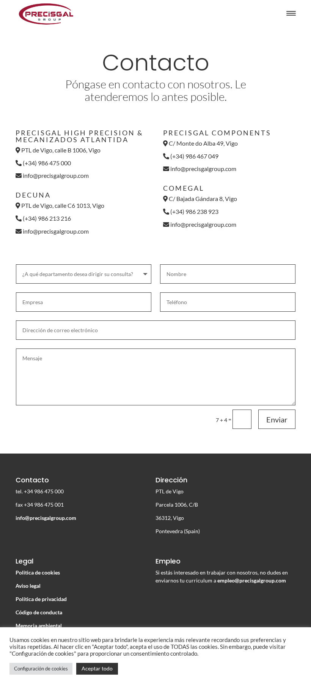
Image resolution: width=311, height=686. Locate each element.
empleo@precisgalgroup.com (251, 580)
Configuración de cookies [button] (41, 669)
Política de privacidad (41, 599)
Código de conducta (39, 612)
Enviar (276, 419)
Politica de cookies (38, 572)
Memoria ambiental (39, 625)
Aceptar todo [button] (97, 668)
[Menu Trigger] (291, 13)
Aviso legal (28, 585)
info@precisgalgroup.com (56, 175)
